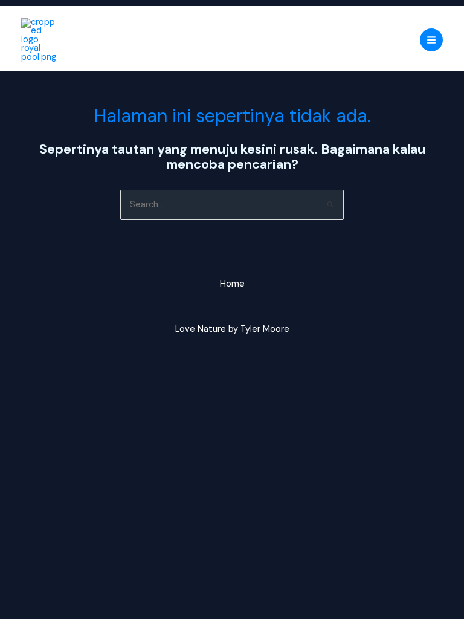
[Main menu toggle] (431, 39)
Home (232, 284)
